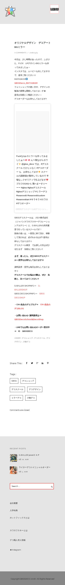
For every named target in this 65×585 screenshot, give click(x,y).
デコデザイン (35, 389)
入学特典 (14, 510)
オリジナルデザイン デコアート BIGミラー (32, 44)
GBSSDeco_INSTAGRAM (25, 83)
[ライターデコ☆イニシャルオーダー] (13, 470)
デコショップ (27, 338)
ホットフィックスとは (19, 518)
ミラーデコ (16, 398)
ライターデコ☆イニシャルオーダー (34, 467)
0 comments (20, 53)
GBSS (14, 381)
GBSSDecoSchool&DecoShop (29, 319)
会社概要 (14, 503)
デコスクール (39, 338)
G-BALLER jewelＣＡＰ (29, 455)
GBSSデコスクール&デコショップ (32, 209)
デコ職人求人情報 (18, 540)
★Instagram (15, 550)
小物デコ (26, 342)
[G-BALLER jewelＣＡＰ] (13, 458)
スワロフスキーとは (19, 530)
